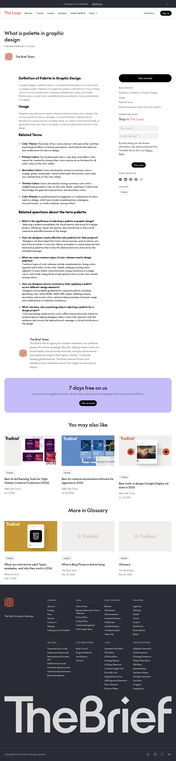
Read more (97, 3)
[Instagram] (162, 754)
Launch (67, 558)
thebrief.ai (149, 13)
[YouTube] (169, 754)
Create (124, 191)
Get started (145, 78)
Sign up (166, 13)
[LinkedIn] (155, 754)
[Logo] (9, 603)
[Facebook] (148, 754)
